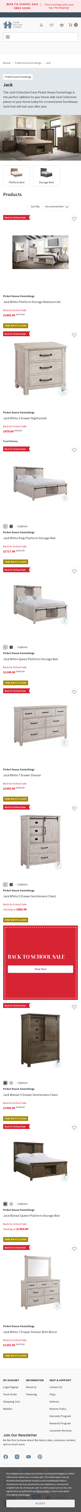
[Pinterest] (39, 1456)
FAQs (53, 1394)
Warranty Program (60, 1416)
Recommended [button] (54, 206)
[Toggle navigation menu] (40, 37)
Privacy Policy (43, 1491)
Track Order (10, 1394)
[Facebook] (5, 1456)
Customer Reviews (61, 1430)
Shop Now (40, 969)
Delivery (54, 1401)
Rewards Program (60, 1423)
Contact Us (54, 12)
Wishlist (7, 1409)
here (27, 1494)
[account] (41, 25)
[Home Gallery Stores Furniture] (13, 24)
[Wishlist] (51, 25)
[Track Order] (62, 25)
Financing (31, 1394)
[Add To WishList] (74, 218)
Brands (6, 63)
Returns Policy (58, 1409)
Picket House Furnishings (28, 63)
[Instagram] (17, 1456)
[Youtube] (28, 1456)
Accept (40, 1503)
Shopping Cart (11, 1401)
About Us (31, 1387)
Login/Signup (10, 1387)
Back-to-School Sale (15, 310)
